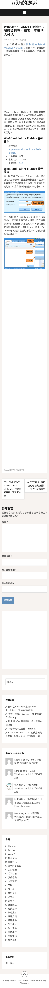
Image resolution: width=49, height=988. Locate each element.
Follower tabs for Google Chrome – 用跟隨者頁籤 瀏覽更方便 (12, 489)
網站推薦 (12, 912)
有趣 (10, 885)
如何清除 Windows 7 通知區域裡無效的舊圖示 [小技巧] (28, 817)
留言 (5, 521)
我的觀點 (12, 877)
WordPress (13, 854)
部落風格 (12, 939)
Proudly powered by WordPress (15, 980)
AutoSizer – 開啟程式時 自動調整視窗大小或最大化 (36, 485)
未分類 (11, 889)
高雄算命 (9, 963)
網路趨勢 (12, 920)
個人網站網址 (8, 583)
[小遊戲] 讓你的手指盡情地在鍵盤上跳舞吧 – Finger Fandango (28, 803)
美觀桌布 (12, 932)
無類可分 (12, 900)
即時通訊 (12, 861)
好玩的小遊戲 (14, 865)
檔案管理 (12, 470)
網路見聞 (12, 916)
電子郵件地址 (9, 569)
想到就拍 (12, 873)
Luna (16, 770)
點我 (21, 163)
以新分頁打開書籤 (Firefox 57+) (23, 728)
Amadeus (40, 980)
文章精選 (12, 881)
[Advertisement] (24, 83)
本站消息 (12, 893)
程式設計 (12, 908)
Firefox (11, 850)
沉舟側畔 (18, 784)
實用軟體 (23, 40)
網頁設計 (12, 924)
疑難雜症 (12, 904)
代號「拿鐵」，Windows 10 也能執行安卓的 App (28, 774)
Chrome (12, 846)
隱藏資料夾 (20, 470)
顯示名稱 (7, 556)
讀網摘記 (12, 936)
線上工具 (12, 928)
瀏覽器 (11, 897)
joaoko (15, 40)
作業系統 (12, 857)
